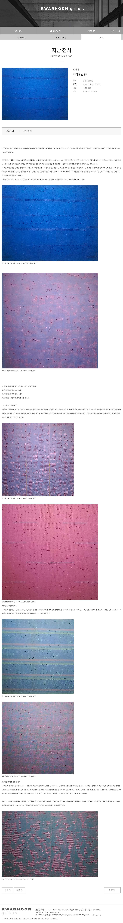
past (101, 37)
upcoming (61, 37)
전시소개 (10, 131)
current (22, 37)
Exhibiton (55, 30)
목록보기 (112, 890)
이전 (8, 890)
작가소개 (28, 131)
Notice (91, 30)
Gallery (18, 30)
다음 (18, 890)
